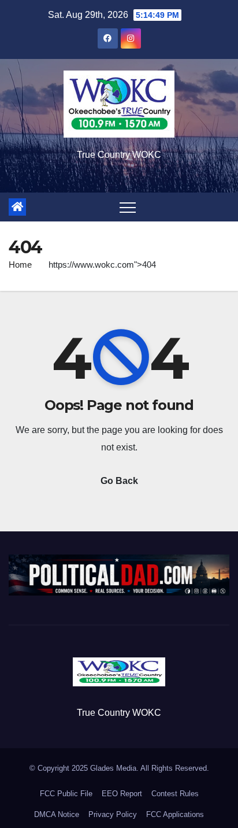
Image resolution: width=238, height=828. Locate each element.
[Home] (17, 207)
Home (20, 264)
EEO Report (122, 793)
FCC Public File (66, 793)
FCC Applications (175, 814)
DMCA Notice (56, 814)
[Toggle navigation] (127, 207)
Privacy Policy (112, 814)
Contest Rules (175, 793)
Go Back (119, 481)
